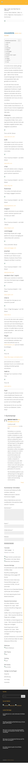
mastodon (7, 682)
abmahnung (7, 676)
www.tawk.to (7, 386)
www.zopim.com (8, 294)
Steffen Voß (7, 613)
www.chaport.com (9, 228)
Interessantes (17, 15)
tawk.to (8, 60)
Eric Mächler (7, 620)
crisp (7, 46)
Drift (7, 44)
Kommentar (7, 508)
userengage (8, 51)
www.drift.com (8, 163)
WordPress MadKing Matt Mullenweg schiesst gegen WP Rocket (12, 575)
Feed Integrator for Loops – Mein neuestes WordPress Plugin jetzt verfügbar (13, 615)
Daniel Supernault (9, 627)
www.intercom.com (9, 136)
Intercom (8, 42)
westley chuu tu (12, 419)
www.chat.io (7, 314)
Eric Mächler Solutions (10, 759)
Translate (12, 552)
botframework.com (9, 344)
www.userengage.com (10, 248)
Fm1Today (7, 679)
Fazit (8, 62)
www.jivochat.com (9, 272)
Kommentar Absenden (9, 543)
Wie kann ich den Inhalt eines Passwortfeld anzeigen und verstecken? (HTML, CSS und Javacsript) (13, 731)
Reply (22, 482)
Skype (8, 58)
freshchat (8, 48)
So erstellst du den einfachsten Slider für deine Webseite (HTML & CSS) (13, 639)
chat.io (7, 56)
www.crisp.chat (8, 185)
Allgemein (10, 15)
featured (6, 35)
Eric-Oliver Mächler (11, 12)
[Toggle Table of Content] (18, 40)
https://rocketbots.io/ (13, 426)
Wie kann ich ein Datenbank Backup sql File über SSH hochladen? (13, 739)
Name (6, 523)
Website (6, 536)
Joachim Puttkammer (9, 636)
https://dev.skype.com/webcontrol (13, 357)
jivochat (8, 53)
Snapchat (6, 674)
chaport (8, 49)
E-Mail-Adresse (8, 530)
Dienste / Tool (18, 33)
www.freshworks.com (10, 205)
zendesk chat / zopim (11, 55)
